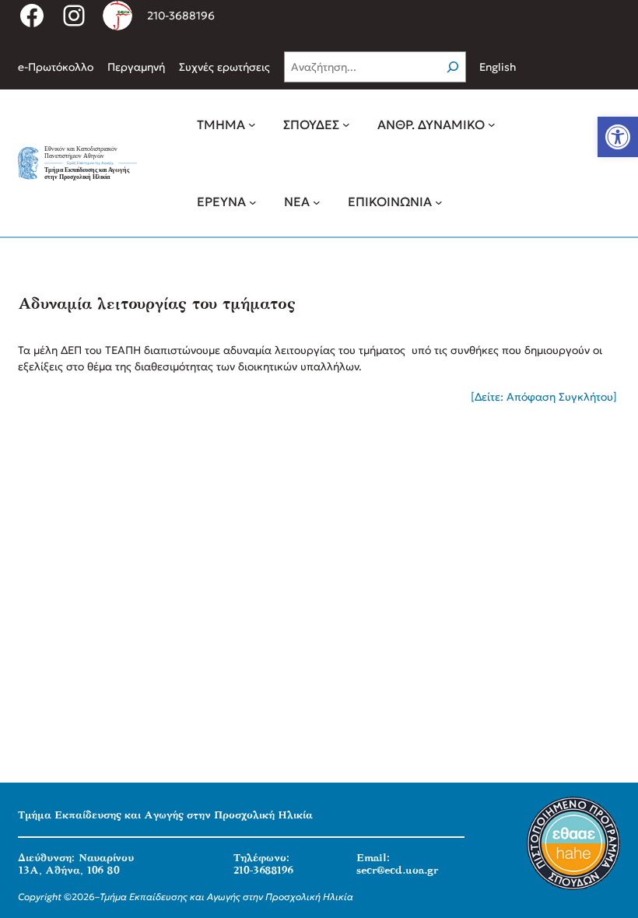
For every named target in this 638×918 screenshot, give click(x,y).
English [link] (497, 67)
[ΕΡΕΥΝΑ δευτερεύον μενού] (253, 201)
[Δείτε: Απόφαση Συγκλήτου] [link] (545, 397)
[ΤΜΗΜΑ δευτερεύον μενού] (252, 124)
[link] (618, 137)
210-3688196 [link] (181, 16)
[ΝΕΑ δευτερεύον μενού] (317, 201)
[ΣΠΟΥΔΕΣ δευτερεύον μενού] (346, 124)
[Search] (452, 67)
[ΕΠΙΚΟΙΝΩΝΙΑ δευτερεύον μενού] (439, 201)
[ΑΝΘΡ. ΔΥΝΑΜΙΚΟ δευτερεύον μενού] (492, 124)
